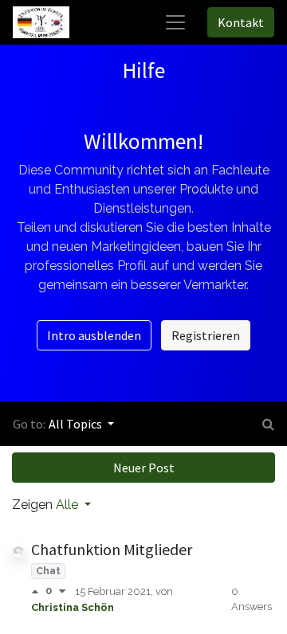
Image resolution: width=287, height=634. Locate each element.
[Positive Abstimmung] (38, 591)
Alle (68, 504)
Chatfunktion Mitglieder (111, 549)
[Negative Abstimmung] (62, 591)
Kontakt (241, 22)
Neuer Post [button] (144, 467)
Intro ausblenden (94, 335)
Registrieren (205, 335)
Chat (48, 571)
